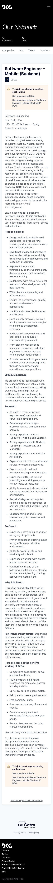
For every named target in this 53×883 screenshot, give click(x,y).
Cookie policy (33, 832)
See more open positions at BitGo (27, 800)
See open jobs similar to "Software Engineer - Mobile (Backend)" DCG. (29, 103)
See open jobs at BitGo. (23, 96)
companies (8, 50)
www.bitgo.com (13, 207)
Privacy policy (20, 832)
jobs (21, 50)
